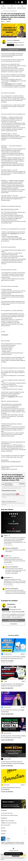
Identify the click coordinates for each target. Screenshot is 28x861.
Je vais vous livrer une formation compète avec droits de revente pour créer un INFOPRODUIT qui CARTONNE (13, 658)
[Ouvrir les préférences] (19, 2)
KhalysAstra (16, 40)
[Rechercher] (16, 2)
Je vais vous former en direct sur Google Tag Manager (12, 710)
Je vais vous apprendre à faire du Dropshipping (10, 788)
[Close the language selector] (21, 854)
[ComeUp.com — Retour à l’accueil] (2, 2)
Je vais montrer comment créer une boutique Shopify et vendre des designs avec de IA (12, 763)
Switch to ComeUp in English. (12, 853)
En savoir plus (13, 623)
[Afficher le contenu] (25, 828)
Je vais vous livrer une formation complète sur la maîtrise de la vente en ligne (13, 736)
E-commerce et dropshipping (9, 10)
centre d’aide (16, 806)
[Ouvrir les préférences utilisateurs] (24, 2)
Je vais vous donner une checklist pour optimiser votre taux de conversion (12, 684)
